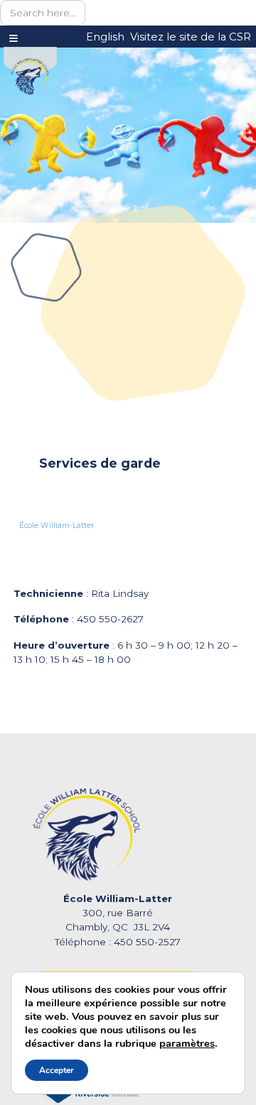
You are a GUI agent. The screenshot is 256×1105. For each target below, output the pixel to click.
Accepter (56, 1070)
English (105, 37)
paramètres (187, 1043)
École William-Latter (56, 525)
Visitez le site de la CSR (190, 37)
